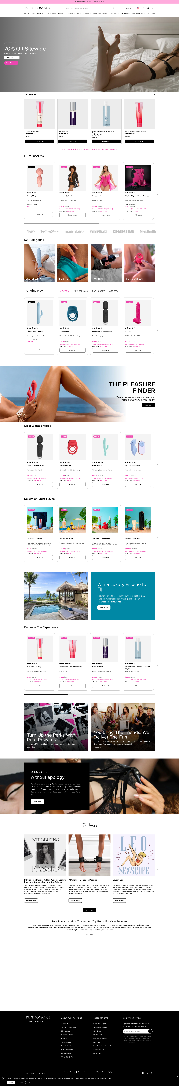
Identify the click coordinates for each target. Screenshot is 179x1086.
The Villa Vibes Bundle (101, 538)
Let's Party (97, 747)
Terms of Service (83, 1072)
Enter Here (95, 1)
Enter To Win (104, 608)
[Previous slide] (85, 88)
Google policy (107, 1078)
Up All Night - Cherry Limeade (135, 131)
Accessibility (95, 1072)
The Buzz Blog (66, 1042)
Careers (64, 1038)
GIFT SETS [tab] (114, 291)
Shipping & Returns (100, 1027)
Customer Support (99, 1024)
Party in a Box (66, 1053)
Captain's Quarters (132, 538)
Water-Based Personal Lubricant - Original (103, 132)
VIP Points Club (98, 1049)
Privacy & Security (69, 1072)
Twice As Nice (97, 196)
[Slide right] (157, 195)
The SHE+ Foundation (69, 1027)
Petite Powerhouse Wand (102, 331)
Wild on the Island (66, 538)
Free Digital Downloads (69, 1046)
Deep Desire (97, 465)
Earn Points (31, 747)
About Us (64, 1024)
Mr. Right (128, 331)
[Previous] (149, 94)
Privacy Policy (99, 1078)
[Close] (177, 1077)
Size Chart (97, 1031)
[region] (89, 54)
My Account (97, 1035)
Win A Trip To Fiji (67, 1057)
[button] (40, 14)
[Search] (114, 8)
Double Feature (65, 465)
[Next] (154, 95)
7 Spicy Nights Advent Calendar (137, 196)
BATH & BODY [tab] (98, 291)
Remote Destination (132, 465)
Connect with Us (67, 1035)
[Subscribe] (150, 1031)
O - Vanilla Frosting (32, 131)
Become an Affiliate (100, 1038)
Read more (89, 935)
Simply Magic (32, 196)
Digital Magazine (67, 1049)
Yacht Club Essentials (35, 538)
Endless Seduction (66, 196)
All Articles (89, 910)
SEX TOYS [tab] (65, 291)
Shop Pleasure (11, 63)
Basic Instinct (63, 131)
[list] (89, 192)
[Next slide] (94, 88)
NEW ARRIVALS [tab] (81, 291)
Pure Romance (38, 1074)
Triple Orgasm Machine (35, 331)
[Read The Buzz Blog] (89, 826)
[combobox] (90, 8)
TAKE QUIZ (148, 405)
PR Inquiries (65, 1031)
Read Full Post (31, 900)
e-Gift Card (97, 1053)
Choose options (72, 215)
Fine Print (96, 1042)
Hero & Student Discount (102, 1046)
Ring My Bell (64, 331)
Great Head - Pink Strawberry (70, 667)
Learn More (37, 802)
